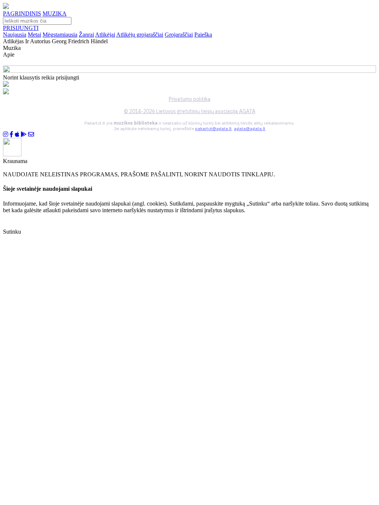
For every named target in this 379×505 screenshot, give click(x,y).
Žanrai (86, 34)
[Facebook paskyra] (11, 134)
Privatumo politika (190, 99)
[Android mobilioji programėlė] (24, 134)
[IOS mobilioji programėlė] (17, 134)
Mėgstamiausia (60, 34)
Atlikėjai (105, 34)
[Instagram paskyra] (5, 134)
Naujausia (14, 34)
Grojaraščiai (179, 34)
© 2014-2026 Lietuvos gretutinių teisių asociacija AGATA (189, 111)
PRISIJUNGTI (20, 28)
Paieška (203, 34)
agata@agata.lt (249, 128)
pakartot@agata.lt (213, 128)
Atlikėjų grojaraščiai (139, 34)
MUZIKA (55, 13)
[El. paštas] (31, 134)
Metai (34, 34)
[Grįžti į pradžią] (6, 7)
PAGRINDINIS (22, 13)
